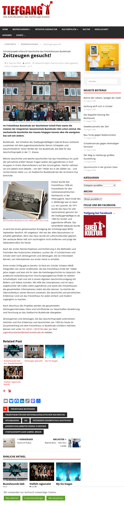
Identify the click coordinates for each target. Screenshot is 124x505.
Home (5, 29)
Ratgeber (7, 35)
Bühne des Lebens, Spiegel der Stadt (102, 97)
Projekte (15, 66)
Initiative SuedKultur (46, 29)
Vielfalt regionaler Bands (40, 485)
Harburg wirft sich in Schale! (98, 106)
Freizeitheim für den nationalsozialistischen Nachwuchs (35, 414)
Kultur (86, 29)
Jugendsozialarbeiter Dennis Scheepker (25, 426)
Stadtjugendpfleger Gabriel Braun (23, 432)
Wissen (23, 66)
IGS (25, 420)
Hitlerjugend (12, 420)
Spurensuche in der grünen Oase (100, 167)
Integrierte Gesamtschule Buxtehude (52, 420)
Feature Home (57, 63)
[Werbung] (102, 57)
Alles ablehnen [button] (12, 498)
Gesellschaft (101, 29)
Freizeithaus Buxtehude (23, 409)
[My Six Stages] (68, 471)
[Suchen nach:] (102, 81)
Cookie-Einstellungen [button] (33, 498)
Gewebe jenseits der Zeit (96, 126)
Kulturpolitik (69, 29)
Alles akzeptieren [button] (55, 498)
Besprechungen (21, 29)
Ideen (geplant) (71, 63)
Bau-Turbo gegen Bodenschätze (100, 134)
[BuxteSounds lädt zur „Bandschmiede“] (15, 471)
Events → (21, 35)
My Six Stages (64, 484)
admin (28, 63)
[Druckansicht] (4, 391)
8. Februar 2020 (14, 63)
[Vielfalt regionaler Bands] (41, 471)
